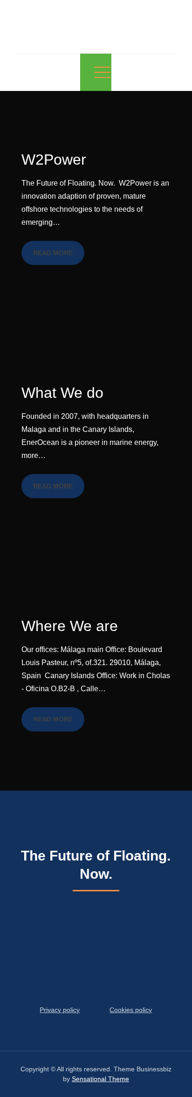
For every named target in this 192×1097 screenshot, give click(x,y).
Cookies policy (131, 1010)
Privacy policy (60, 1010)
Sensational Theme (100, 1079)
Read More (53, 253)
